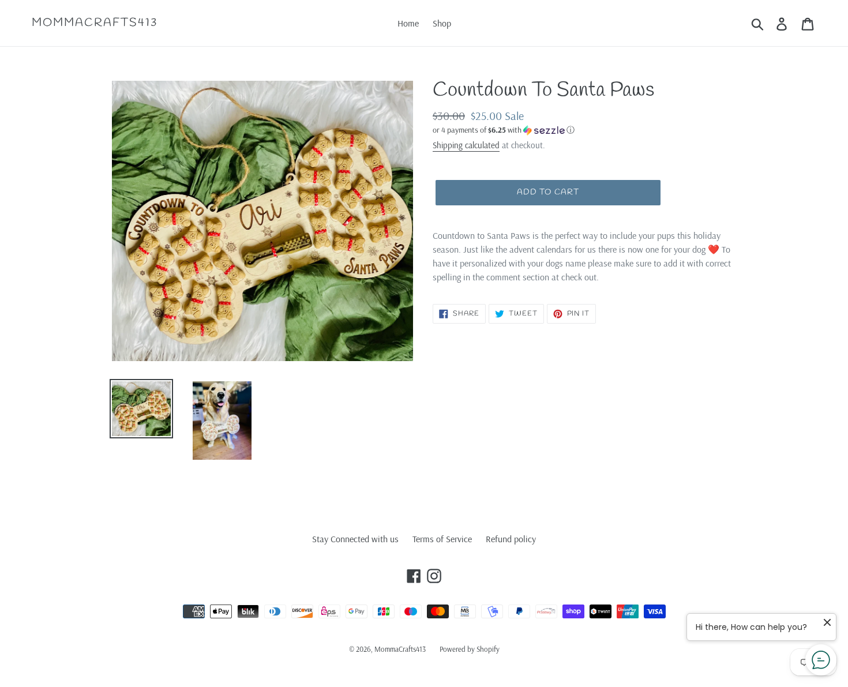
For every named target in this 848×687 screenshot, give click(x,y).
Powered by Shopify (470, 649)
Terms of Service (442, 539)
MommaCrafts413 (94, 23)
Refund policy (511, 539)
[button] (585, 130)
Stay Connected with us (355, 539)
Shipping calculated (466, 145)
